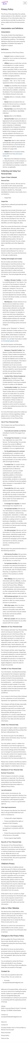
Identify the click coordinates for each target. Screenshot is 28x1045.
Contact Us (4, 1024)
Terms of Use (5, 1038)
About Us (4, 1022)
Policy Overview (5, 1032)
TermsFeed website (8, 341)
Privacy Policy (5, 1035)
